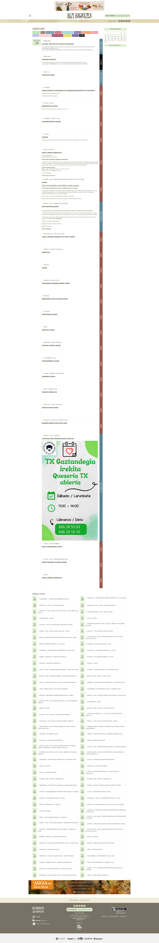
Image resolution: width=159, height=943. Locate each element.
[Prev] (105, 29)
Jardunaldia (67, 35)
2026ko (112, 29)
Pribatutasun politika (113, 916)
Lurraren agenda (38, 28)
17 (105, 38)
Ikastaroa (36, 35)
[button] (106, 598)
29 (121, 40)
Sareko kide (44, 920)
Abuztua (118, 29)
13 (115, 36)
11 (108, 36)
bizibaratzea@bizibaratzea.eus (79, 918)
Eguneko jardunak (67, 32)
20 (115, 38)
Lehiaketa (75, 35)
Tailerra (81, 35)
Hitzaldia (95, 32)
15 (121, 36)
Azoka (42, 32)
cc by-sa (37, 916)
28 (118, 40)
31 (105, 42)
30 (124, 40)
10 (105, 36)
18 (108, 38)
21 (118, 38)
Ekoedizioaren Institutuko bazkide (43, 923)
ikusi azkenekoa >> (112, 21)
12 (112, 36)
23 (124, 38)
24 (105, 40)
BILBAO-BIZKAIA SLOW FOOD (48, 175)
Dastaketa (58, 32)
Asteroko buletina (112, 20)
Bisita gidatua (50, 32)
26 (112, 40)
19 (112, 38)
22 (121, 38)
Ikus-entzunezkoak (45, 35)
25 (108, 40)
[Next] (125, 29)
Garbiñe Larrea (86, 32)
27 (115, 40)
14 (118, 36)
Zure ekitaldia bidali (114, 45)
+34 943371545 (79, 919)
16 (124, 36)
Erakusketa (77, 32)
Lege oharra (104, 916)
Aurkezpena (36, 32)
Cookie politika (123, 916)
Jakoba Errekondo (57, 35)
